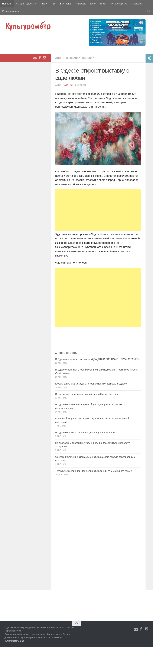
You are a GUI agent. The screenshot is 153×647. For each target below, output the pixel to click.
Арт (54, 3)
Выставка (65, 3)
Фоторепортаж (118, 3)
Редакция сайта (11, 11)
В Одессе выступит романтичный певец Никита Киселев (86, 394)
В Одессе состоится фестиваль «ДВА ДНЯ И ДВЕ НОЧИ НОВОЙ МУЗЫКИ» (97, 359)
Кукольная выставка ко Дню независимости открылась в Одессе (91, 383)
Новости (7, 3)
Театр (103, 3)
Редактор (68, 85)
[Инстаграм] (44, 58)
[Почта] (35, 58)
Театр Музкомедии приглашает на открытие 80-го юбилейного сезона (93, 471)
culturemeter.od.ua (14, 641)
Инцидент (136, 3)
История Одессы (25, 3)
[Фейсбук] (40, 58)
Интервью (80, 3)
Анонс (44, 3)
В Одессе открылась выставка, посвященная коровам (85, 432)
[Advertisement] (98, 210)
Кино (93, 3)
